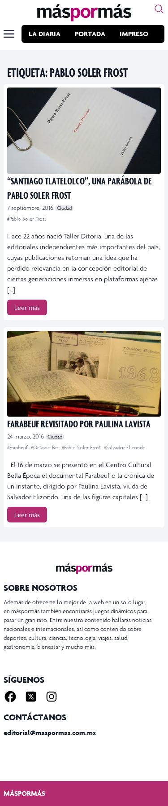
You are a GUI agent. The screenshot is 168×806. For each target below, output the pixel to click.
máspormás (24, 793)
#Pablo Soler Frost (26, 219)
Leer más (27, 307)
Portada (90, 33)
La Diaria (44, 33)
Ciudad (64, 208)
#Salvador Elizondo (125, 447)
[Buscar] (159, 9)
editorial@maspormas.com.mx (50, 732)
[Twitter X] (31, 696)
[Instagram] (51, 696)
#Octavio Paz (45, 447)
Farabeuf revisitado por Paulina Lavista (79, 424)
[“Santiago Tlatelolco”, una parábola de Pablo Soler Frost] (84, 131)
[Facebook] (10, 696)
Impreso (134, 33)
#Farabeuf (18, 447)
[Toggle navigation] (9, 34)
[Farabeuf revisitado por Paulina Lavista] (84, 374)
